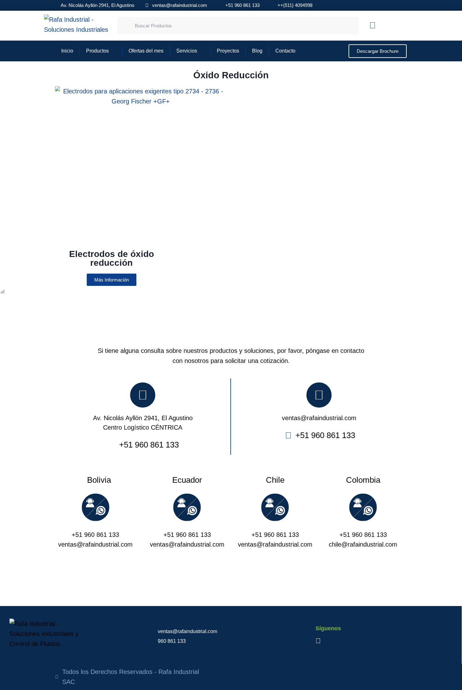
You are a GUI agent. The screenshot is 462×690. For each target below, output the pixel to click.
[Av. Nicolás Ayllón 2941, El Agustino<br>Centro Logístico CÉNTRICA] (142, 395)
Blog (257, 50)
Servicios (186, 50)
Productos (97, 50)
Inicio (67, 50)
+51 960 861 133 (95, 534)
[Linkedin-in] (372, 25)
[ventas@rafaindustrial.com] (319, 395)
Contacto (285, 50)
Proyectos (228, 50)
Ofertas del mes (146, 50)
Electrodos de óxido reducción (111, 258)
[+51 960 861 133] (95, 509)
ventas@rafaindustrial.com (319, 418)
